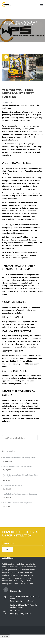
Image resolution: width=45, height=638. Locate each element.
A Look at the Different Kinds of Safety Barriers (17, 503)
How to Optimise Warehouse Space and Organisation (20, 494)
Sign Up (8, 550)
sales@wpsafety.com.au (20, 614)
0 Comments (7, 102)
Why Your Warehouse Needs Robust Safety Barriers (19, 458)
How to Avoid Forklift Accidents (12, 485)
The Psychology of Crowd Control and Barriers (17, 466)
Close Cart (5, 636)
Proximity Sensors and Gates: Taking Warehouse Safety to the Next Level (20, 476)
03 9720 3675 (15, 610)
